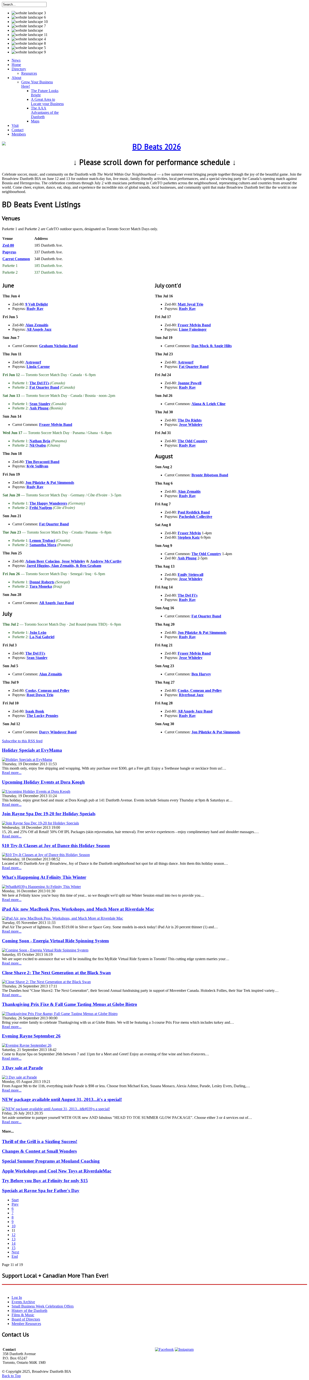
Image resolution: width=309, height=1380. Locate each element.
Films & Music (23, 1315)
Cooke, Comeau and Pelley (47, 690)
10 (13, 1226)
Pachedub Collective (195, 517)
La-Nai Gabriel (41, 637)
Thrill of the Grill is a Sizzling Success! (39, 1141)
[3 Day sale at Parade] (19, 1077)
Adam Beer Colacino (42, 561)
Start (15, 1200)
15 (13, 1248)
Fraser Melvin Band (55, 424)
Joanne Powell (189, 383)
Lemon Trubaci (42, 540)
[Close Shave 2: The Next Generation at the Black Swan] (46, 982)
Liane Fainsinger (193, 329)
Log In (17, 1297)
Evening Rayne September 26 (31, 1035)
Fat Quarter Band (44, 387)
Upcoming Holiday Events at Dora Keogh (43, 782)
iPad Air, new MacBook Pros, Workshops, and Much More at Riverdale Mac (78, 909)
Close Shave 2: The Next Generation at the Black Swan (56, 972)
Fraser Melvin (189, 533)
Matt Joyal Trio (190, 304)
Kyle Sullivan (37, 466)
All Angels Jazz (39, 329)
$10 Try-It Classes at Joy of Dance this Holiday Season (56, 845)
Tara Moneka (40, 586)
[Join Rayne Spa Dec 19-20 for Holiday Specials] (40, 823)
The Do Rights (190, 420)
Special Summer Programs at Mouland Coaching (51, 1161)
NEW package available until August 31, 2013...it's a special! (62, 1099)
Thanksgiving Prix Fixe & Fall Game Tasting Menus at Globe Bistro (69, 1004)
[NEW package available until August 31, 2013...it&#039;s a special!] (56, 1109)
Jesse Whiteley (73, 561)
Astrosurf (33, 362)
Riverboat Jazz (191, 695)
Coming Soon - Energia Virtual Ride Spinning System (55, 940)
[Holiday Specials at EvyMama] (27, 760)
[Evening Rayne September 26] (26, 1045)
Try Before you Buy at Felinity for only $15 (45, 1180)
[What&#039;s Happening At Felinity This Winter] (41, 887)
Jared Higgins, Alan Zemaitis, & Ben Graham (64, 566)
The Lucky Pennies (42, 716)
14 (13, 1243)
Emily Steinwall (190, 574)
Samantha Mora (42, 545)
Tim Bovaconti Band (42, 462)
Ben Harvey (201, 674)
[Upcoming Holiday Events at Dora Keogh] (36, 791)
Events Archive (23, 1302)
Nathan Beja (39, 441)
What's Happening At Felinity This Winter (44, 877)
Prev (15, 1204)
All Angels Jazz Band (56, 603)
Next (15, 1252)
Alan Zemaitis (36, 325)
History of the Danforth (29, 1310)
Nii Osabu (37, 445)
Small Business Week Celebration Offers (43, 1306)
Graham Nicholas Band (58, 346)
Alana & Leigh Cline (208, 404)
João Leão (37, 632)
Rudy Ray (35, 309)
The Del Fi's (39, 383)
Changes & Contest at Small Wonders (39, 1151)
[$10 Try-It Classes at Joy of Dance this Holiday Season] (46, 855)
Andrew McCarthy (106, 561)
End (15, 1256)
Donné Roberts (41, 582)
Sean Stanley (39, 404)
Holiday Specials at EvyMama (32, 750)
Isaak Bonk (34, 711)
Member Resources (26, 1324)
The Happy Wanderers (48, 503)
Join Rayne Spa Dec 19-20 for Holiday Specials (48, 813)
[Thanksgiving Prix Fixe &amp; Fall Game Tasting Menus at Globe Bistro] (60, 1014)
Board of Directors (26, 1319)
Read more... (11, 773)
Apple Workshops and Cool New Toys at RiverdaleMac (56, 1170)
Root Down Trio (40, 695)
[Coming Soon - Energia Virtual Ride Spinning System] (45, 950)
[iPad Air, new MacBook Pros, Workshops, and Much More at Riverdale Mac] (62, 918)
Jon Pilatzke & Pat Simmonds (49, 482)
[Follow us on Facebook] (164, 1349)
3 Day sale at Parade (22, 1067)
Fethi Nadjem (40, 508)
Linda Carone (38, 367)
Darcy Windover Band (58, 732)
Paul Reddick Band (194, 512)
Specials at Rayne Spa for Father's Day (40, 1190)
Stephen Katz (189, 537)
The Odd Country (192, 441)
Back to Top (11, 1376)
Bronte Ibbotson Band (209, 475)
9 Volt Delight (36, 304)
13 (13, 1239)
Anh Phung (39, 408)
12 (13, 1235)
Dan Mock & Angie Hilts (211, 346)
